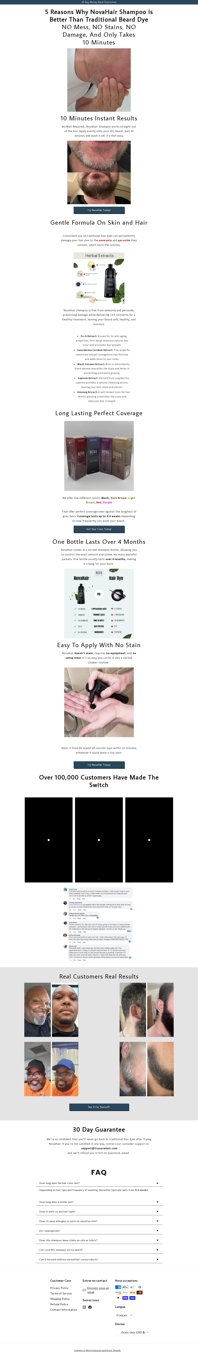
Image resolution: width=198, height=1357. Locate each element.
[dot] (99, 879)
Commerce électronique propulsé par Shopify (97, 1350)
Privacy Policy (59, 1288)
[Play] (48, 840)
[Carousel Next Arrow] (168, 840)
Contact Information (63, 1309)
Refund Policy (59, 1304)
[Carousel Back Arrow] (29, 840)
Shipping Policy (60, 1298)
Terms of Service (61, 1293)
